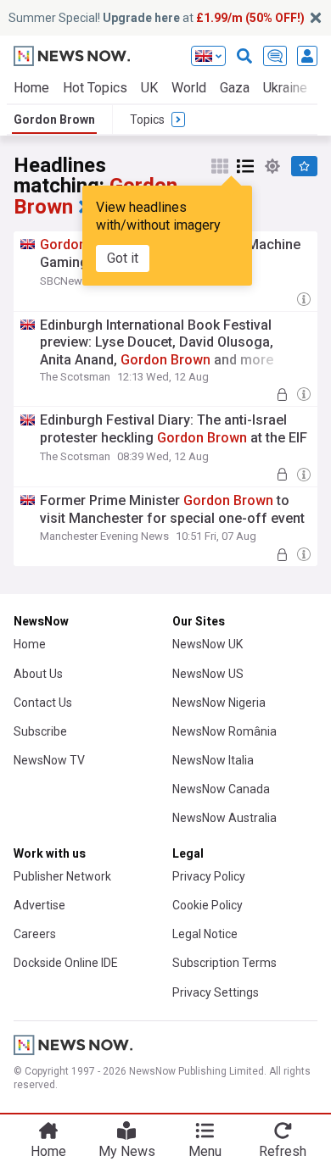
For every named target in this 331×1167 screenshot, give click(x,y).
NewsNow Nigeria (219, 702)
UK (149, 88)
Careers (35, 934)
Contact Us (43, 702)
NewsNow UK (207, 644)
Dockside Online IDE (66, 963)
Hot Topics (95, 88)
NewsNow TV (49, 760)
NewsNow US (208, 674)
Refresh (282, 1151)
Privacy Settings (215, 992)
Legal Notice (205, 934)
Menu (205, 1151)
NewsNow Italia (213, 760)
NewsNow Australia (224, 818)
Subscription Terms (224, 963)
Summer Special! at (156, 18)
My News (126, 1151)
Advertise (39, 905)
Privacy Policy (208, 876)
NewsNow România (224, 731)
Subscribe (40, 731)
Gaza (235, 88)
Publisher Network (62, 876)
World (188, 88)
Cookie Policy (207, 905)
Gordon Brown (54, 119)
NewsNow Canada (221, 789)
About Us (38, 674)
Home (31, 88)
